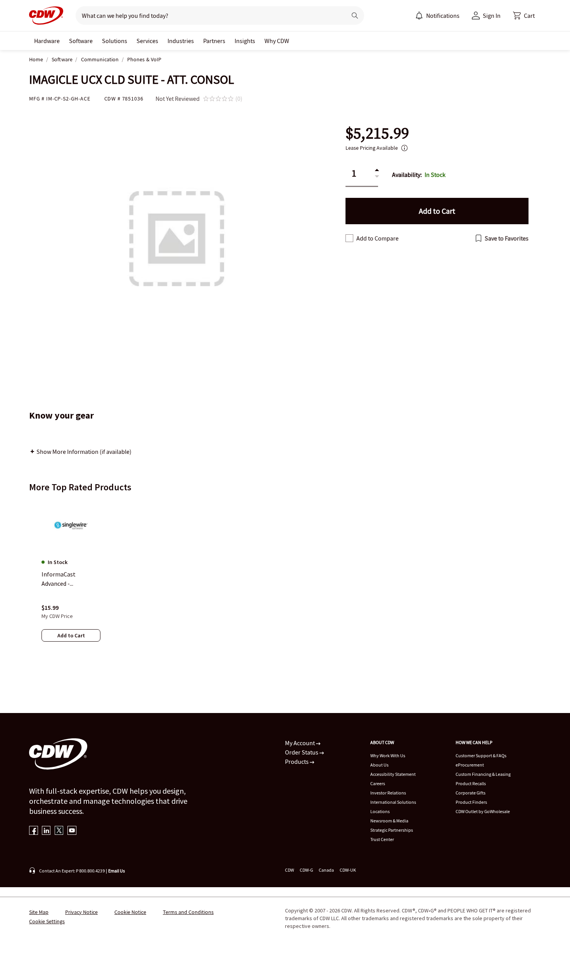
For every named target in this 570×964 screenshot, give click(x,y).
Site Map (38, 912)
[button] (523, 15)
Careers (377, 783)
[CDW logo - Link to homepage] (46, 15)
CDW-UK (348, 870)
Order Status (302, 752)
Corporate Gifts (470, 793)
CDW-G (306, 870)
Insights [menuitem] (245, 41)
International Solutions (393, 802)
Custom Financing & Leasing (483, 774)
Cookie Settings (47, 921)
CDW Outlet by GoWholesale (483, 811)
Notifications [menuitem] (442, 15)
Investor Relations (388, 793)
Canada (326, 870)
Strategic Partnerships (391, 830)
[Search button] (355, 15)
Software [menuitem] (81, 41)
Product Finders (471, 802)
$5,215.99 (377, 133)
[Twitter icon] (59, 831)
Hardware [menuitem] (47, 41)
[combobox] (208, 15)
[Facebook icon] (33, 831)
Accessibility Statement (393, 774)
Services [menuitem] (147, 41)
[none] (46, 40)
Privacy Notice (81, 912)
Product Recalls (471, 783)
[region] (285, 578)
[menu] (437, 15)
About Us (379, 765)
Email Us (116, 871)
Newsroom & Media (389, 821)
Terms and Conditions (188, 912)
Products (297, 761)
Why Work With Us (387, 755)
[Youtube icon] (71, 831)
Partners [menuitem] (214, 41)
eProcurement (470, 765)
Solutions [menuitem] (114, 41)
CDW (289, 870)
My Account (300, 743)
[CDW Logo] (46, 15)
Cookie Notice (130, 912)
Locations (380, 811)
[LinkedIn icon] (46, 831)
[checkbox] (349, 238)
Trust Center (382, 839)
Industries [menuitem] (181, 41)
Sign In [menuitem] (492, 15)
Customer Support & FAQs (481, 755)
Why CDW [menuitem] (276, 41)
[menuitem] (419, 15)
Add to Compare (377, 238)
